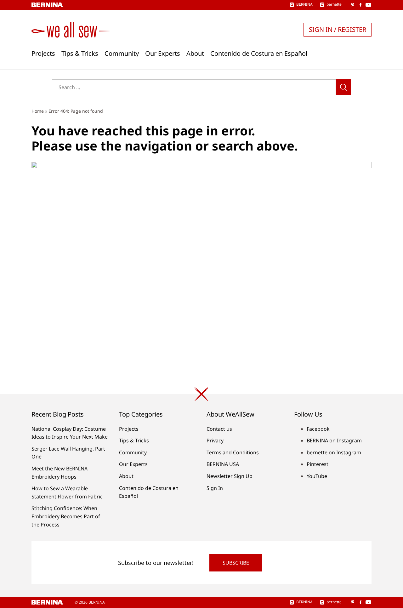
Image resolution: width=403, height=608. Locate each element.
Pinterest (317, 464)
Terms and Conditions (233, 452)
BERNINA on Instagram (334, 440)
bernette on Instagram (334, 452)
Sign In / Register (337, 29)
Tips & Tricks (79, 53)
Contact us (219, 428)
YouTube (317, 476)
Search (343, 87)
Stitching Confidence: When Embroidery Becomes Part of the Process (65, 516)
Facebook (318, 428)
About (195, 53)
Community (122, 53)
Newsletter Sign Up (230, 476)
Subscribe (236, 562)
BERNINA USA (223, 464)
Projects (43, 53)
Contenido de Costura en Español (258, 53)
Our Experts (162, 53)
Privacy (215, 440)
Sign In (215, 488)
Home (37, 111)
